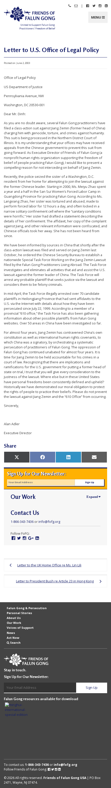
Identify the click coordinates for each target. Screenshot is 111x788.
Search (15, 642)
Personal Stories (19, 613)
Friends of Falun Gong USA (64, 778)
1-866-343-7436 (22, 521)
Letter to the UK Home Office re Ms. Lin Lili (49, 565)
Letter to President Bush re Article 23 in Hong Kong (55, 581)
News (11, 632)
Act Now (13, 638)
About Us (14, 618)
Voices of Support (20, 628)
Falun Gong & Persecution (27, 608)
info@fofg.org (49, 521)
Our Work (14, 623)
